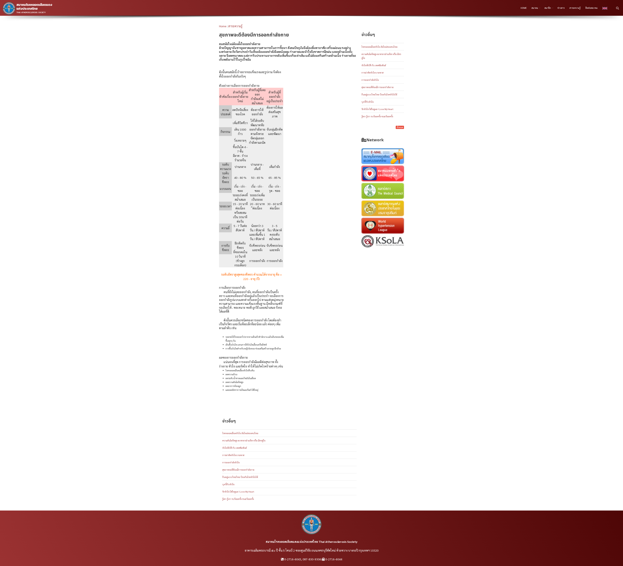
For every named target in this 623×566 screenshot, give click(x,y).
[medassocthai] (382, 208)
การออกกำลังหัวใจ (231, 462)
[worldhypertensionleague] (382, 226)
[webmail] (382, 156)
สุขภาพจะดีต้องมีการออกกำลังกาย (238, 469)
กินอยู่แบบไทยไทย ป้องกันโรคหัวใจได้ (240, 476)
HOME (524, 7)
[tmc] (382, 191)
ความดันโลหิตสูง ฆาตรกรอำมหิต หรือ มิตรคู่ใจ (243, 440)
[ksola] (382, 243)
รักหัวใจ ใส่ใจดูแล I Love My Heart (238, 491)
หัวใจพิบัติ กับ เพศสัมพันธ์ (234, 447)
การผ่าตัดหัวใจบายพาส (233, 455)
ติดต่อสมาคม (591, 7)
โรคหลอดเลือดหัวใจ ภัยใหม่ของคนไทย (240, 433)
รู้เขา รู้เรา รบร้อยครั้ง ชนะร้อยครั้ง (238, 498)
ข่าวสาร (561, 7)
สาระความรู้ (574, 7)
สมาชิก (547, 7)
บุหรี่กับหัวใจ (228, 484)
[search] (618, 8)
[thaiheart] (382, 173)
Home (222, 26)
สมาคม (534, 7)
